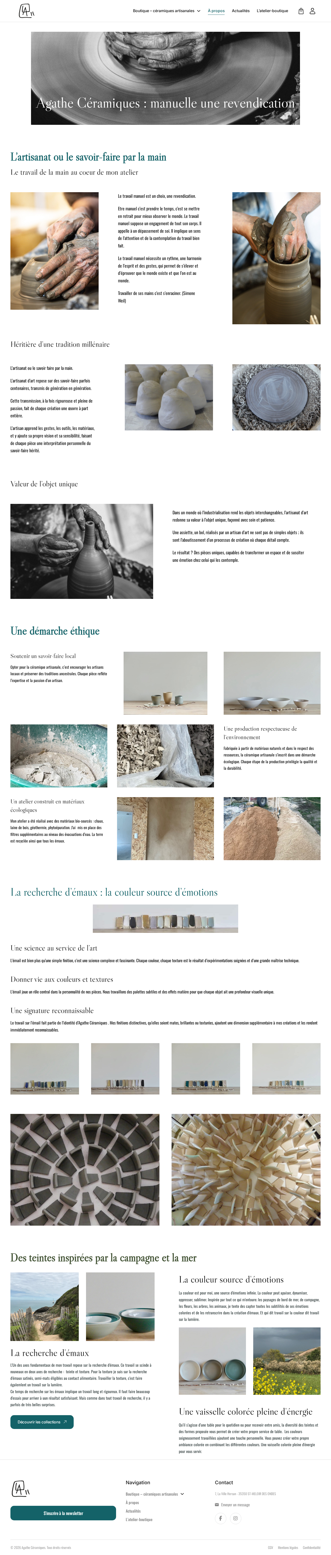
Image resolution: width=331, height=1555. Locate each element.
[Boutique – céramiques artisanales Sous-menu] (199, 10)
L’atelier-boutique (272, 10)
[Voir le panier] (301, 11)
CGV (270, 1547)
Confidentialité (312, 1547)
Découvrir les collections (39, 1422)
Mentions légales (288, 1547)
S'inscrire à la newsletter (63, 1513)
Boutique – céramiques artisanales (163, 10)
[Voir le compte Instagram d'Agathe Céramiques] (235, 1518)
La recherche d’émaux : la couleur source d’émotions (114, 892)
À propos (216, 10)
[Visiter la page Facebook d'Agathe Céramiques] (220, 1518)
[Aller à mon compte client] (310, 11)
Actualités (241, 10)
